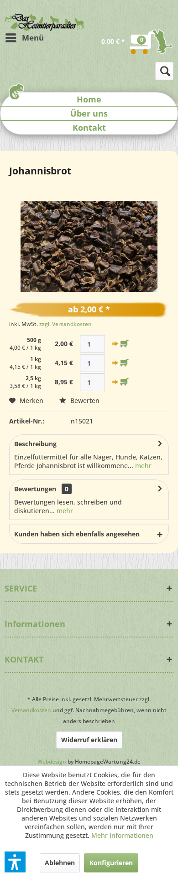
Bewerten (83, 400)
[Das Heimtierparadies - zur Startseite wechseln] (44, 22)
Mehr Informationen (122, 835)
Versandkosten (31, 710)
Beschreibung (35, 443)
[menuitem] (24, 38)
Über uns (89, 113)
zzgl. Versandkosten (65, 324)
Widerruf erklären (89, 739)
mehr (142, 465)
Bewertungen (35, 488)
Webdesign (51, 761)
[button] (15, 862)
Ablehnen (60, 862)
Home (89, 99)
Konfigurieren (111, 862)
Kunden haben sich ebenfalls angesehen (77, 534)
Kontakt (89, 127)
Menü (33, 37)
